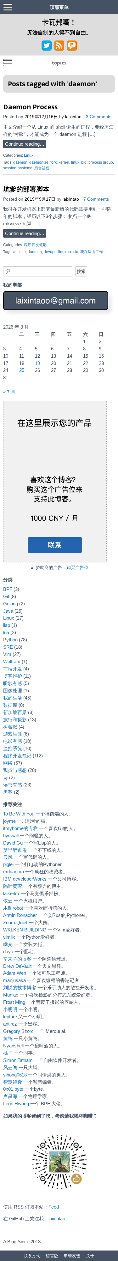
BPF (7, 589)
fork (53, 162)
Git (6, 596)
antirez (10, 1024)
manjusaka (14, 980)
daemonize (38, 162)
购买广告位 (77, 567)
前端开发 (12, 668)
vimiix (9, 937)
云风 (8, 857)
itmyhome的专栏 (20, 828)
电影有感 (12, 741)
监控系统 (12, 748)
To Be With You (18, 813)
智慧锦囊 (12, 1082)
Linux (28, 155)
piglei (8, 864)
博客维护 (12, 676)
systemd (25, 168)
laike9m (11, 893)
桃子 (8, 1053)
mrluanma (13, 871)
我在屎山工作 (91, 252)
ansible (19, 252)
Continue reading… (24, 144)
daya (8, 951)
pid (84, 162)
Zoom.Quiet (15, 922)
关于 (90, 1255)
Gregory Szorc (18, 1031)
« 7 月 (9, 392)
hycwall (11, 835)
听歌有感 (12, 683)
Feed (53, 1206)
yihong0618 (15, 1074)
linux (75, 162)
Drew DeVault (17, 966)
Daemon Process (30, 106)
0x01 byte (13, 1089)
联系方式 (32, 1255)
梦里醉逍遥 (15, 850)
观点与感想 (15, 770)
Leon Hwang (16, 1103)
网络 (8, 763)
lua (6, 632)
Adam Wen (14, 973)
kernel (64, 162)
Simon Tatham (18, 1060)
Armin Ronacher (20, 915)
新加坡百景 (15, 712)
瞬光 (8, 944)
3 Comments (98, 116)
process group (100, 162)
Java (8, 611)
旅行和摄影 (15, 719)
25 (21, 370)
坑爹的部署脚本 (26, 188)
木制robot (13, 908)
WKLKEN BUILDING (25, 929)
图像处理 (12, 690)
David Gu (13, 843)
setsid (73, 252)
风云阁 (10, 1067)
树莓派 (10, 727)
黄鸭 (8, 1038)
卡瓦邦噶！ (59, 22)
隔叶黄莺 (12, 886)
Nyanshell (13, 1045)
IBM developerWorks (25, 879)
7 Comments (96, 199)
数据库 (10, 705)
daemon (20, 162)
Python (10, 639)
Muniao (10, 994)
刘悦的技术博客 (19, 987)
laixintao (73, 116)
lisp (6, 625)
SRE (8, 647)
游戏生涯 (12, 734)
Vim (7, 654)
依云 (8, 900)
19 (37, 363)
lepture (10, 1016)
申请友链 (72, 1255)
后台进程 (41, 168)
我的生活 (12, 697)
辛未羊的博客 (17, 958)
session (9, 168)
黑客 (8, 792)
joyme (9, 821)
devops (50, 252)
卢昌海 (10, 1096)
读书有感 (12, 784)
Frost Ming (14, 1002)
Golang (10, 603)
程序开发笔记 (35, 245)
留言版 (52, 1255)
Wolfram (11, 661)
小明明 (10, 1009)
